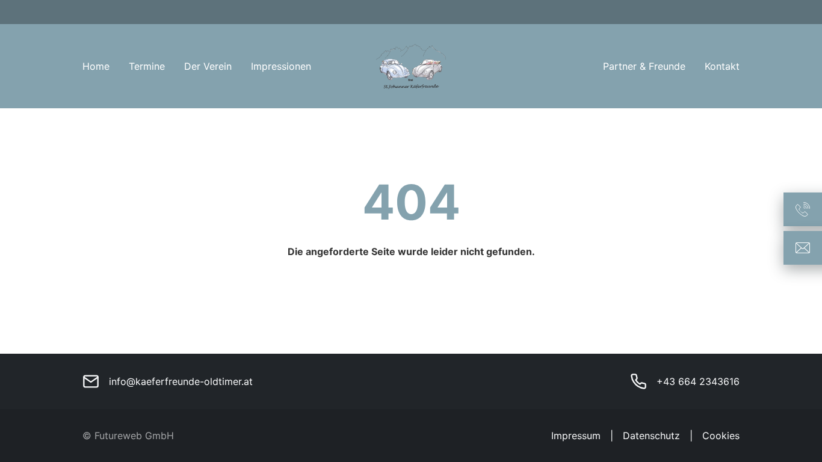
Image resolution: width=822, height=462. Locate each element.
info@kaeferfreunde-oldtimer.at (181, 381)
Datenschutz (651, 436)
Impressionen (281, 66)
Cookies (721, 436)
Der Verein (208, 66)
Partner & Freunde (644, 66)
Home (96, 66)
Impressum (576, 436)
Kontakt (722, 66)
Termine (147, 66)
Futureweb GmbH (134, 436)
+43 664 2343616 (698, 381)
